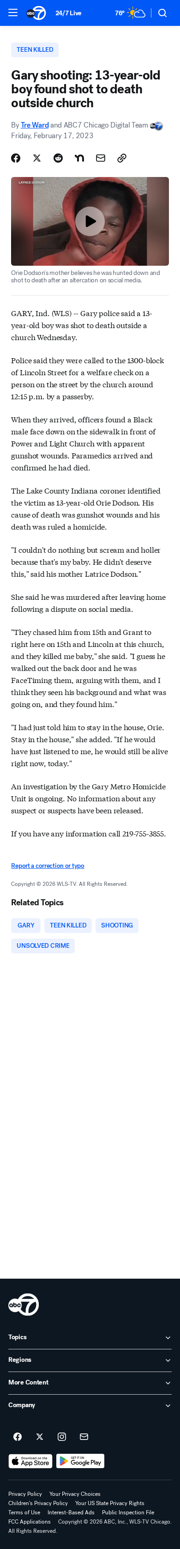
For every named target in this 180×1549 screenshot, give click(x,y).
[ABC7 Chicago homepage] (36, 13)
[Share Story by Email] (100, 158)
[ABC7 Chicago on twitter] (39, 1437)
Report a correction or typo (47, 865)
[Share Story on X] (37, 158)
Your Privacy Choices (75, 1494)
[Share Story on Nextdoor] (79, 158)
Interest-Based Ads (71, 1512)
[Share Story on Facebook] (16, 158)
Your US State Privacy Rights (109, 1503)
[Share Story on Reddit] (58, 158)
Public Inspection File (128, 1512)
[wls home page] (23, 1304)
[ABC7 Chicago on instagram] (62, 1437)
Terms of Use (24, 1512)
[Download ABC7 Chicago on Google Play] (80, 1461)
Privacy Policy (25, 1494)
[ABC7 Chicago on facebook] (17, 1437)
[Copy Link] (122, 158)
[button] (13, 12)
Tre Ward (34, 125)
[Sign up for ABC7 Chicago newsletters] (84, 1437)
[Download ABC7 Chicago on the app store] (30, 1461)
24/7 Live (68, 13)
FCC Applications (29, 1522)
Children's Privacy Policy (38, 1503)
